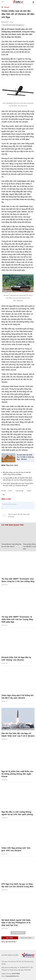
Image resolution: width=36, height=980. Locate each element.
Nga (3, 494)
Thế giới (6, 7)
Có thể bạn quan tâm (12, 525)
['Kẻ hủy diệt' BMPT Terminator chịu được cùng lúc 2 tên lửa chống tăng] (18, 564)
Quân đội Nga (19, 490)
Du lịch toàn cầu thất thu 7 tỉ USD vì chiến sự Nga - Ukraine (25, 457)
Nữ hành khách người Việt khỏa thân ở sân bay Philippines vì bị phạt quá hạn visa (16, 922)
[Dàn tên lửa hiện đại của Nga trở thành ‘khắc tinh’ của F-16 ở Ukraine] (18, 719)
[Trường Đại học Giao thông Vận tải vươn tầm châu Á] (11, 534)
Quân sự (4, 584)
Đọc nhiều (9, 938)
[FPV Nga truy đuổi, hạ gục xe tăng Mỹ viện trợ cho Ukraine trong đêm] (18, 870)
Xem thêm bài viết (18, 932)
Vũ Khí (10, 490)
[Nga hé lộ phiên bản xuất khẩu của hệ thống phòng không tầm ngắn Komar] (18, 757)
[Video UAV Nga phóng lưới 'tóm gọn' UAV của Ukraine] (18, 833)
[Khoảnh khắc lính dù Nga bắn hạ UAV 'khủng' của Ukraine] (18, 643)
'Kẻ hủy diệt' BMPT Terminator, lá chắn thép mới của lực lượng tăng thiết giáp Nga (17, 619)
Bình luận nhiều (26, 938)
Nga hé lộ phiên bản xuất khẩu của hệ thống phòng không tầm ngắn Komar (17, 773)
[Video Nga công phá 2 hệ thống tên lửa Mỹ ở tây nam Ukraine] (18, 681)
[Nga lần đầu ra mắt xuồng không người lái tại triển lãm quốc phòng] (18, 797)
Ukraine (29, 490)
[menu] (2, 2)
